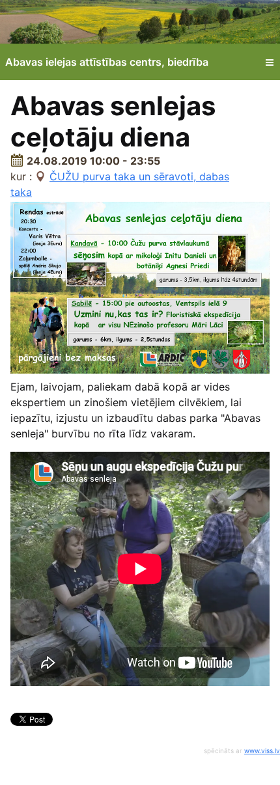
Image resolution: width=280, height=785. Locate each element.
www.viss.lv (262, 750)
